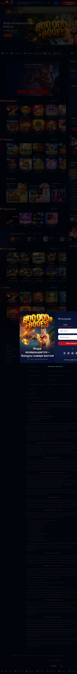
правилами (59, 366)
